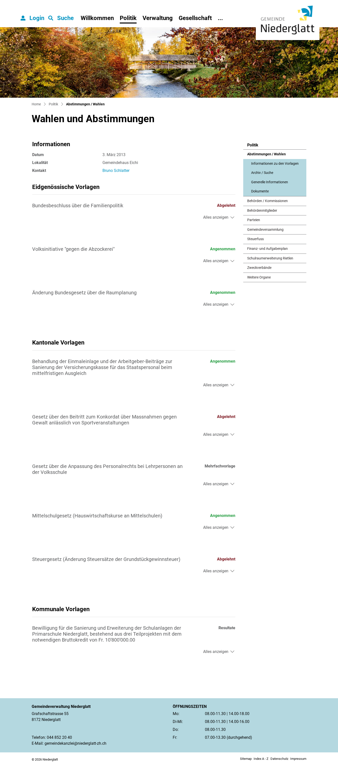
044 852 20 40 (59, 737)
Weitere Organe (259, 277)
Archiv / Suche (262, 173)
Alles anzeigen (215, 217)
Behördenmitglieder (262, 211)
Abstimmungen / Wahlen (266, 155)
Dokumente (260, 191)
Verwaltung (158, 18)
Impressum (298, 759)
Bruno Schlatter (115, 170)
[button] (61, 18)
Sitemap (246, 759)
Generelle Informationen (269, 182)
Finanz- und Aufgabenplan (267, 249)
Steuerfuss (255, 239)
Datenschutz (279, 759)
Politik (128, 18)
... (220, 18)
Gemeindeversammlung (265, 230)
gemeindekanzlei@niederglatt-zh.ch (75, 743)
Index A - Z (261, 759)
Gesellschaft (195, 18)
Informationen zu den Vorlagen (275, 164)
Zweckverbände (259, 268)
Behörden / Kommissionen (267, 201)
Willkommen (97, 18)
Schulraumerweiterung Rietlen (270, 258)
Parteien (253, 220)
